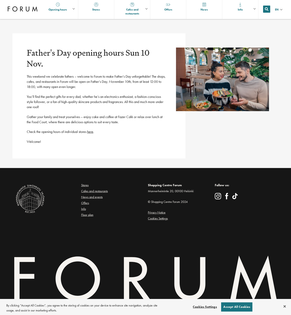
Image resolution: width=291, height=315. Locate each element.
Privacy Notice (156, 212)
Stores (85, 185)
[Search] (266, 9)
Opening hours (57, 9)
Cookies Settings (158, 218)
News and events (92, 197)
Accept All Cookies (236, 307)
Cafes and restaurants (94, 191)
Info (83, 209)
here (90, 131)
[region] (145, 307)
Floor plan (87, 215)
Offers (85, 203)
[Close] (284, 306)
